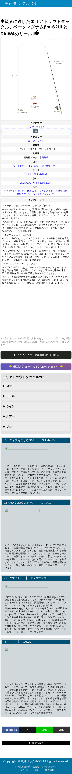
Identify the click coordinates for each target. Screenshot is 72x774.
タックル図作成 (22, 766)
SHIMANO (48, 440)
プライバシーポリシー (31, 770)
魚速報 (36, 766)
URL (61, 729)
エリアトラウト (36, 141)
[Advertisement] (36, 311)
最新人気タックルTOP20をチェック (36, 366)
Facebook (10, 729)
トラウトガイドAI (36, 127)
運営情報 (49, 770)
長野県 (45, 157)
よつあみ (46, 502)
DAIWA (27, 641)
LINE (44, 729)
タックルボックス (51, 766)
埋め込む (37, 743)
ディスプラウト (39, 578)
